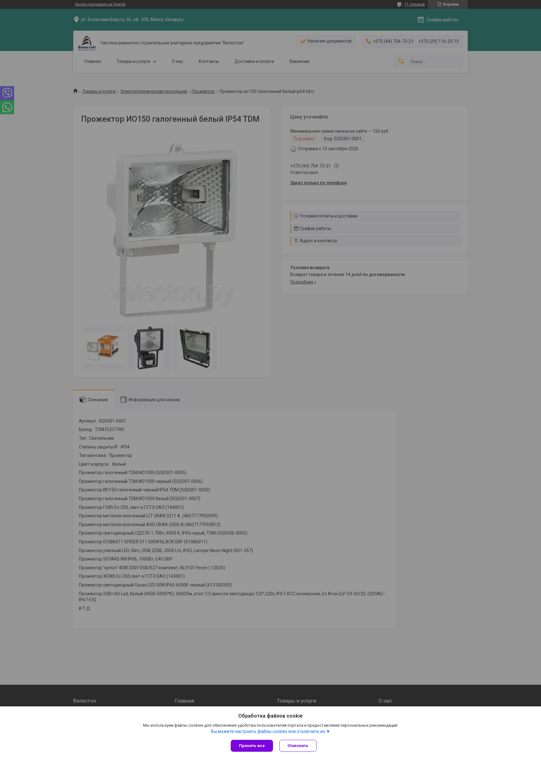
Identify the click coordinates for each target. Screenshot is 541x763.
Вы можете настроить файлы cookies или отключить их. (268, 731)
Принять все (252, 745)
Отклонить (297, 745)
